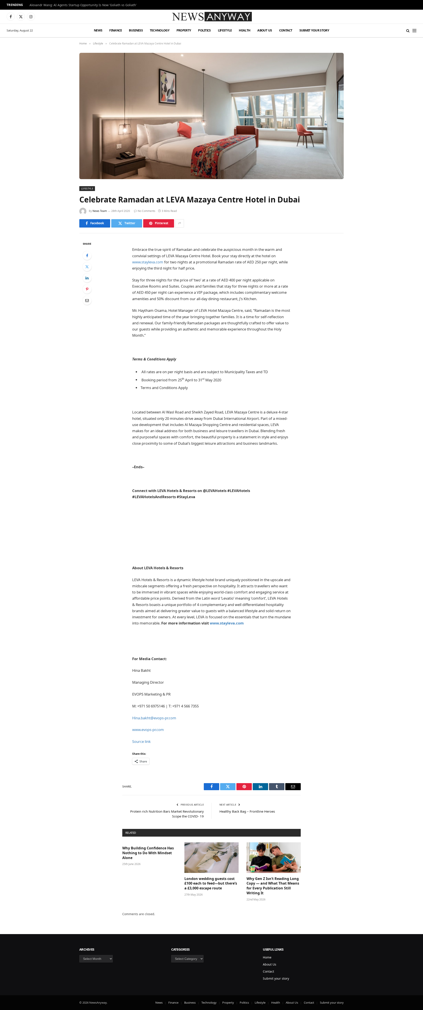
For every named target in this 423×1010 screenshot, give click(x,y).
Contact (285, 30)
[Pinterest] (87, 289)
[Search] (407, 30)
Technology (159, 30)
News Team (100, 211)
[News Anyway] (211, 17)
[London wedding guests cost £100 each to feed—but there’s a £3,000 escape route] (211, 857)
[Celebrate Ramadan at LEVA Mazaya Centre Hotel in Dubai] (211, 116)
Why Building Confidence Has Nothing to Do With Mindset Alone (148, 853)
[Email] (87, 300)
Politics (204, 30)
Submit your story (314, 30)
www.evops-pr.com (148, 729)
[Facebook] (87, 255)
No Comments (146, 211)
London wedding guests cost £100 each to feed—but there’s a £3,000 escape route (210, 883)
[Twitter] (87, 266)
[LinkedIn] (87, 278)
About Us (264, 30)
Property (183, 30)
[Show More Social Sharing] (179, 223)
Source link (141, 741)
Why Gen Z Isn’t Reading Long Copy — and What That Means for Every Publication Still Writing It (273, 885)
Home (267, 957)
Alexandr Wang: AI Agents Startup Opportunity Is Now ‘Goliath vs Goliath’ (83, 5)
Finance (115, 30)
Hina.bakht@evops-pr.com (154, 717)
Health (244, 30)
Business (136, 30)
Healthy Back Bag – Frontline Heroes (247, 811)
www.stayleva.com (147, 261)
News (98, 30)
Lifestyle (225, 30)
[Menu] (414, 30)
